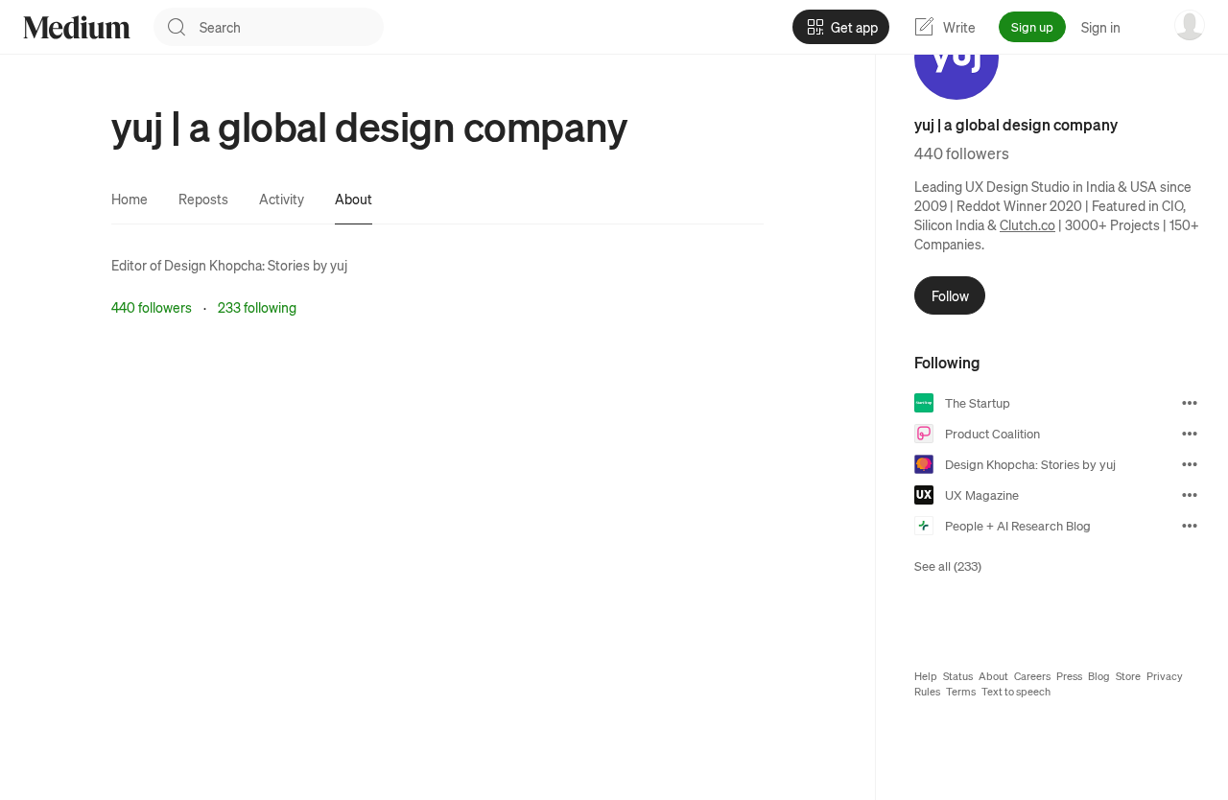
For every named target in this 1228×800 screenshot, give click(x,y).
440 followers (151, 307)
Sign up (1032, 26)
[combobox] (292, 27)
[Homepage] (76, 27)
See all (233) (947, 565)
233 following (257, 307)
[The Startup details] (1189, 403)
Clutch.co (1027, 224)
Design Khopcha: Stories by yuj (255, 264)
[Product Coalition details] (1189, 433)
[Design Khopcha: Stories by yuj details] (1189, 464)
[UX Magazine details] (1189, 495)
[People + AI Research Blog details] (1189, 525)
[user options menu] (1189, 25)
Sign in (1101, 26)
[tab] (129, 198)
